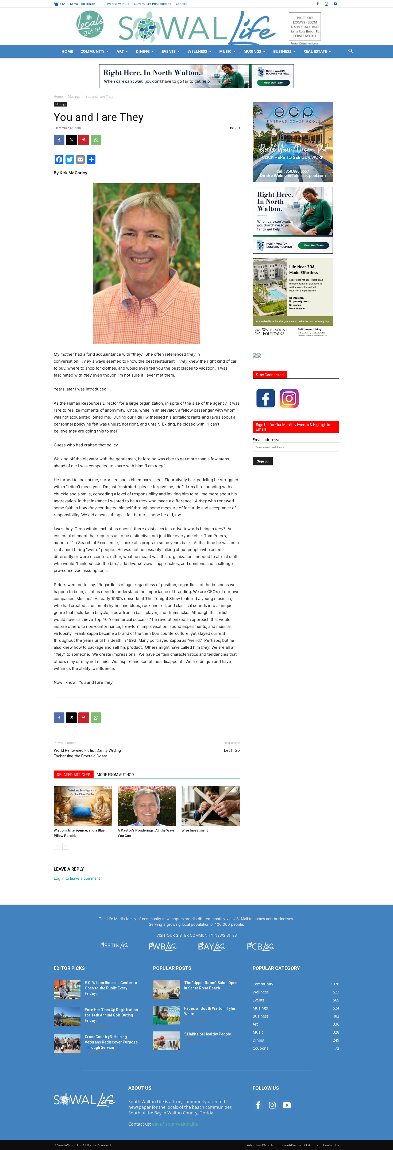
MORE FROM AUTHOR (115, 775)
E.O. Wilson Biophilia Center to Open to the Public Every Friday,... (111, 988)
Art (120, 51)
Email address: (266, 439)
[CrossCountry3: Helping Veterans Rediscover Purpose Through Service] (67, 1043)
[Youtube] (335, 3)
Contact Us (331, 1145)
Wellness (197, 51)
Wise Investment (195, 830)
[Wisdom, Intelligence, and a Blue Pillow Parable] (83, 806)
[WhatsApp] (96, 140)
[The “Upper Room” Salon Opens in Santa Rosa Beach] (166, 989)
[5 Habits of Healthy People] (166, 1040)
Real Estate (315, 51)
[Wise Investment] (211, 806)
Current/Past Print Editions (152, 4)
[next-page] (65, 846)
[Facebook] (318, 3)
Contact (181, 4)
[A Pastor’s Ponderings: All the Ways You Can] (147, 806)
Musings (252, 51)
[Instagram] (326, 3)
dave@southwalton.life (175, 1124)
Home (67, 51)
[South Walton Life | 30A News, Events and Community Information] (196, 26)
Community (92, 51)
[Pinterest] (83, 140)
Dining (143, 51)
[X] (71, 140)
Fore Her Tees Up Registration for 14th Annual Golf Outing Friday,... (111, 1015)
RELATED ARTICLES (73, 775)
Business (282, 51)
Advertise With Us (117, 4)
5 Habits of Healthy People (207, 1034)
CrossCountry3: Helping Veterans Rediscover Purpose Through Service (111, 1042)
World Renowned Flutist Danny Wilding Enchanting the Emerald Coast (87, 753)
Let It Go (232, 750)
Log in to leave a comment (77, 878)
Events (169, 51)
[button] (350, 51)
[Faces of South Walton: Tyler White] (166, 1015)
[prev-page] (57, 846)
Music (225, 51)
